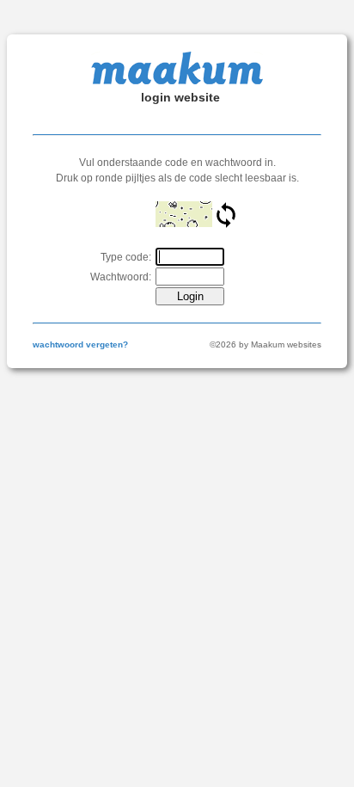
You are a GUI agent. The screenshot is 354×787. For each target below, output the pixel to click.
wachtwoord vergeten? (80, 344)
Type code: (126, 257)
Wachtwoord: (120, 277)
